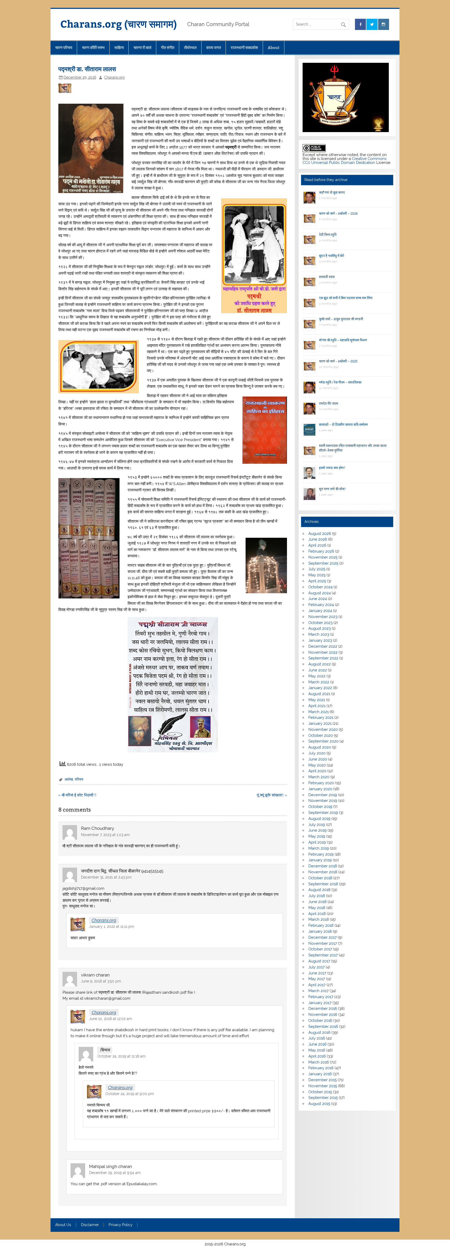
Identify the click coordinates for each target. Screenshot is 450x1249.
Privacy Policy (121, 1225)
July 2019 (316, 824)
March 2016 (318, 1062)
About (273, 47)
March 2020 (318, 777)
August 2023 (319, 628)
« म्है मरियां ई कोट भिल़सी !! (77, 795)
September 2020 (323, 741)
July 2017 (316, 967)
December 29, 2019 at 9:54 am (115, 1173)
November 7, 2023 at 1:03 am (105, 835)
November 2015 (322, 1086)
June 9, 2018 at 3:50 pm (101, 981)
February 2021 (320, 717)
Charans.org (114, 77)
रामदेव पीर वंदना (328, 403)
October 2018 (320, 878)
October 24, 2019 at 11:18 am (121, 1056)
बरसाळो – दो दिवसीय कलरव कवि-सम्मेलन (343, 424)
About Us (63, 1225)
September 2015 (323, 1097)
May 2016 (316, 1050)
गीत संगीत (167, 47)
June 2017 (317, 973)
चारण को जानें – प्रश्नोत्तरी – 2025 (338, 361)
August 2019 (319, 818)
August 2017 (319, 961)
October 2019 (320, 806)
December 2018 (322, 866)
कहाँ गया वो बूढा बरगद (332, 192)
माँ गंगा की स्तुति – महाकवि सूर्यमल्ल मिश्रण (343, 340)
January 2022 (320, 687)
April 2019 (317, 842)
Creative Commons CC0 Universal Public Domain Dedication (344, 160)
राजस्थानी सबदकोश (244, 47)
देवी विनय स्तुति (327, 234)
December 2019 (322, 795)
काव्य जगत (213, 47)
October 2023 (320, 622)
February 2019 (321, 854)
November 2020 (323, 729)
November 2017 (322, 943)
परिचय (79, 779)
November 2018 (322, 872)
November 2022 (323, 652)
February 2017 (320, 996)
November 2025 (323, 557)
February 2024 (321, 604)
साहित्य (119, 47)
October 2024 (320, 587)
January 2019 (320, 860)
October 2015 (320, 1092)
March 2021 (318, 711)
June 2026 (317, 539)
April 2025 (317, 581)
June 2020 (317, 759)
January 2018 (320, 931)
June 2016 (317, 1044)
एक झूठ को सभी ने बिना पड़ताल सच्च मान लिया (345, 298)
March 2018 (318, 919)
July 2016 (316, 1038)
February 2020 (321, 783)
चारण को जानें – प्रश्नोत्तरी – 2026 (338, 213)
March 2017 (318, 990)
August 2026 (319, 533)
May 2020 (317, 765)
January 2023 (320, 640)
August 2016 (319, 1032)
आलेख (69, 779)
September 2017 (323, 955)
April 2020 (317, 771)
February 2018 (321, 925)
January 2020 (320, 789)
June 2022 (317, 670)
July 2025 (316, 569)
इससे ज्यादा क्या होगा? (332, 468)
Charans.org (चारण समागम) (118, 23)
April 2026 (317, 545)
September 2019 (323, 812)
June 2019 (317, 830)
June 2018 (317, 901)
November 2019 (322, 800)
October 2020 (320, 735)
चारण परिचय (63, 47)
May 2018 (316, 907)
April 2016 (317, 1056)
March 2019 (318, 848)
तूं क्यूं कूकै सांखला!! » (272, 795)
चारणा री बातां (142, 47)
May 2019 (316, 836)
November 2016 (322, 1014)
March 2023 (318, 634)
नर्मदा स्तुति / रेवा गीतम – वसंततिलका (340, 382)
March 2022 (318, 682)
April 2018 (317, 913)
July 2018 (316, 895)
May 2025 (317, 575)
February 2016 (321, 1068)
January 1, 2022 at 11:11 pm (111, 926)
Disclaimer (90, 1225)
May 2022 (317, 676)
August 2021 (319, 693)
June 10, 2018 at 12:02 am (110, 1019)
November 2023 (323, 616)
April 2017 (317, 984)
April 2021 (317, 705)
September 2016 (323, 1026)
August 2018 (319, 889)
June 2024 (317, 598)
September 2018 (323, 884)
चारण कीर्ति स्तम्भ (93, 47)
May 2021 (316, 699)
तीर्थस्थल (190, 47)
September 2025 (323, 563)
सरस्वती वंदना (327, 277)
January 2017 (320, 1002)
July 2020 (317, 753)
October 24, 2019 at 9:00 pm (129, 1094)
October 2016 (320, 1020)
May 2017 (316, 978)
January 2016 (320, 1074)
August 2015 (319, 1103)
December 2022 (322, 646)
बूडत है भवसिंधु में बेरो (331, 255)
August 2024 (319, 593)
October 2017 (320, 949)
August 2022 (319, 664)
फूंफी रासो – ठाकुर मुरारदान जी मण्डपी (341, 319)
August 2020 (319, 747)
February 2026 (321, 551)
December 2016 (322, 1008)
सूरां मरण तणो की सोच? (332, 489)
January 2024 (320, 610)
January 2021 (320, 723)
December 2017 (322, 937)
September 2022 (323, 658)
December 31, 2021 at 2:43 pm (106, 877)
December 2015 (322, 1080)
